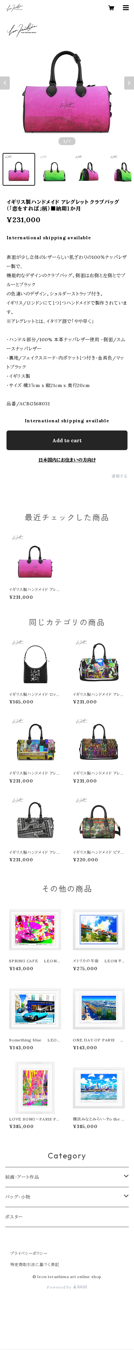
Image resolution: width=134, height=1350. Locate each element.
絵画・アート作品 (22, 1177)
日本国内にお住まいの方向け (67, 460)
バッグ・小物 (18, 1197)
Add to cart (67, 440)
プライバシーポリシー (28, 1253)
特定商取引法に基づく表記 (34, 1264)
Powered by (60, 1287)
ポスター (14, 1217)
